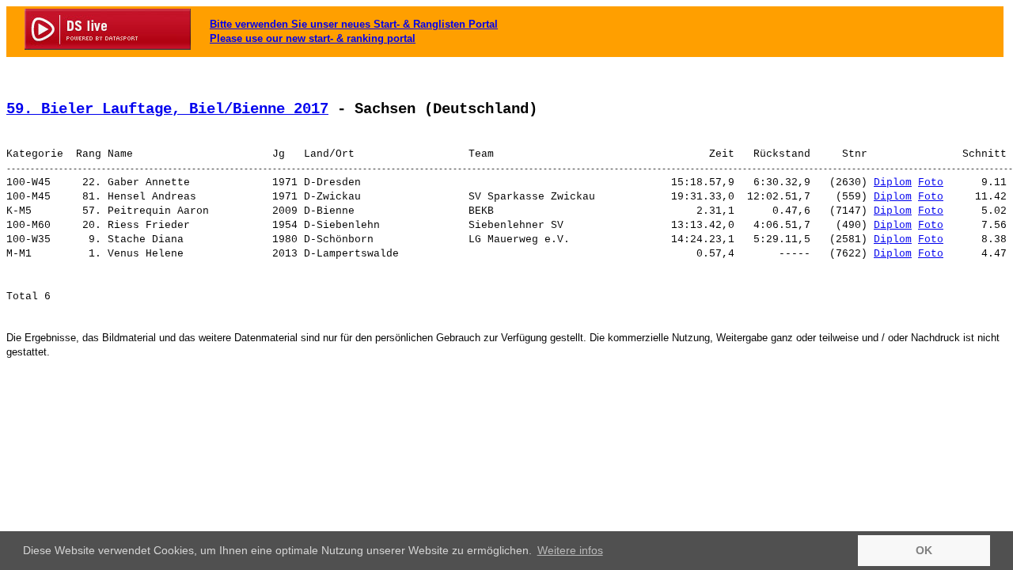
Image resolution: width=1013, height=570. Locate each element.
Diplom (893, 182)
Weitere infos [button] (570, 550)
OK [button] (924, 550)
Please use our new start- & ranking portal (312, 38)
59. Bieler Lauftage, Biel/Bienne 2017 (167, 109)
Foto (930, 182)
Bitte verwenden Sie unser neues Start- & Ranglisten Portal (354, 24)
